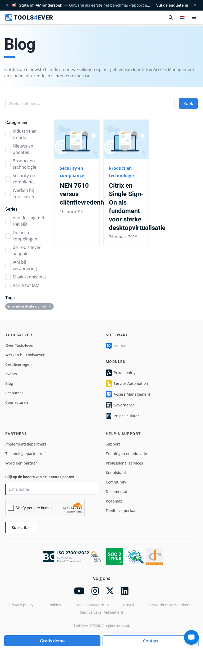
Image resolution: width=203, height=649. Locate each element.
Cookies (54, 604)
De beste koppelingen (25, 236)
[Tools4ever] (29, 17)
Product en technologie (24, 164)
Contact (151, 641)
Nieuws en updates (23, 149)
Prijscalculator (126, 415)
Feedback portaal (121, 510)
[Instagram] (95, 591)
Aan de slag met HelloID (28, 221)
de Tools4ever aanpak (27, 250)
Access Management (132, 394)
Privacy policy (21, 604)
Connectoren (16, 402)
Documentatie (118, 491)
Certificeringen (18, 364)
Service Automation (131, 383)
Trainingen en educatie (126, 453)
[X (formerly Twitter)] (110, 591)
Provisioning (125, 372)
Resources (14, 392)
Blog (9, 383)
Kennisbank (116, 472)
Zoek (188, 103)
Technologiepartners (23, 453)
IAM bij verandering (25, 265)
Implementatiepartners (26, 444)
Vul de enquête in (172, 5)
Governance (124, 405)
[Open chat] (191, 637)
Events (11, 373)
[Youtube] (79, 591)
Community (116, 482)
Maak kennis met (29, 277)
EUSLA (128, 604)
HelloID (120, 345)
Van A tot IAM (26, 285)
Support (113, 444)
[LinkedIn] (125, 591)
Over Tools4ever (19, 345)
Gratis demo (52, 641)
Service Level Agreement (101, 612)
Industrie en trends (25, 134)
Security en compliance (24, 179)
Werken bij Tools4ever (24, 193)
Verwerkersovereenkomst (171, 604)
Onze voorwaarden (92, 604)
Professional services (124, 463)
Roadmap (114, 501)
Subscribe (21, 527)
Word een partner (21, 463)
